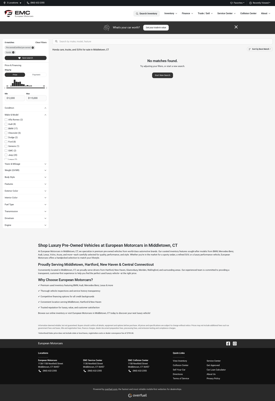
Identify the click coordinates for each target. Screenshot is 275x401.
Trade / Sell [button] (204, 13)
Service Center (214, 361)
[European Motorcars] (19, 13)
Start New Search (162, 75)
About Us (211, 374)
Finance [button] (186, 13)
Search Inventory (148, 13)
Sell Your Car (179, 369)
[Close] (236, 27)
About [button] (264, 13)
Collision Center (248, 13)
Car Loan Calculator (216, 369)
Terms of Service (181, 378)
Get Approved (213, 365)
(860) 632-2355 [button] (37, 2)
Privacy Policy (213, 378)
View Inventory (180, 361)
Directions (178, 374)
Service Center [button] (225, 13)
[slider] (4, 88)
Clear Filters (41, 42)
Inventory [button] (169, 13)
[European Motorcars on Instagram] (233, 343)
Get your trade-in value (156, 27)
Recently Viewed (261, 3)
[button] (13, 3)
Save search (27, 58)
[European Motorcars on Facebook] (227, 343)
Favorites (238, 3)
